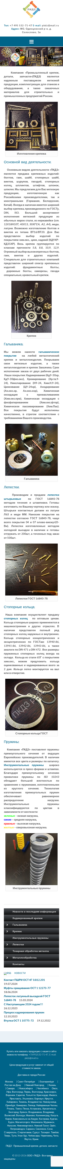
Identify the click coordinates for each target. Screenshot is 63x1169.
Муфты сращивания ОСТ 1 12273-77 (27, 987)
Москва (9, 1081)
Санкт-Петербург (26, 1081)
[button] (31, 9)
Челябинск (43, 1088)
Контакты (18, 964)
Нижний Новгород (35, 1085)
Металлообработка (25, 957)
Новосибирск (26, 1088)
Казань (52, 1085)
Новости (20, 973)
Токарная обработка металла (31, 951)
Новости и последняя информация (34, 911)
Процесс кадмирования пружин (24, 1012)
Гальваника (20, 924)
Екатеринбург (47, 1081)
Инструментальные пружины (24, 765)
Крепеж (17, 931)
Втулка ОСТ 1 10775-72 (19, 1020)
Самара (10, 1088)
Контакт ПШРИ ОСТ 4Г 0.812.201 (24, 979)
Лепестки (18, 944)
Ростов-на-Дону (13, 1085)
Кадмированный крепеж (28, 918)
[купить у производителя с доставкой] (31, 9)
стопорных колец (16, 618)
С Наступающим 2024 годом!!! (23, 1004)
